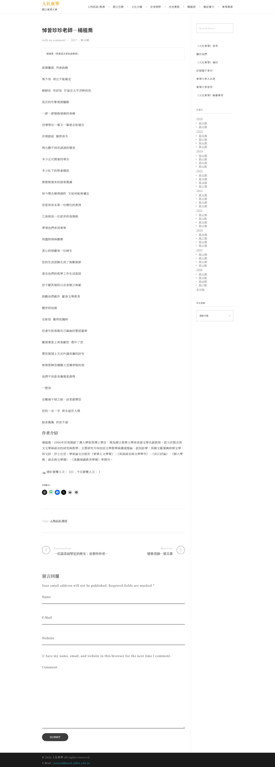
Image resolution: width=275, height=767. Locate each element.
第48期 (203, 135)
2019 (199, 250)
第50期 (203, 123)
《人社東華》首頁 (207, 46)
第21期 (203, 265)
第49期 (203, 127)
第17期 (203, 285)
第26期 (203, 242)
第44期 (203, 155)
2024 (199, 151)
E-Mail (47, 617)
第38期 (203, 182)
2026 (199, 119)
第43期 (203, 159)
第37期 (203, 186)
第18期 (203, 281)
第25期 (203, 245)
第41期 (203, 166)
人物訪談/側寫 (58, 521)
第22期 (203, 261)
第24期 (203, 254)
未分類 (200, 289)
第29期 (203, 225)
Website (48, 638)
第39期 (203, 179)
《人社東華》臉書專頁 (209, 95)
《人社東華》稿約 (207, 62)
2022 (199, 190)
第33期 (203, 206)
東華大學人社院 (205, 79)
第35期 (203, 198)
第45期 (203, 146)
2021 (199, 210)
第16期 (85, 40)
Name (46, 597)
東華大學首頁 (204, 87)
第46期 (203, 143)
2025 (199, 131)
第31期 (203, 218)
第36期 (203, 195)
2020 (199, 230)
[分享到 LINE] (50, 492)
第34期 (203, 202)
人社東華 (50, 3)
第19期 (203, 277)
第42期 (203, 162)
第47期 (203, 139)
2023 (199, 171)
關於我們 (201, 54)
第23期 (203, 258)
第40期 (203, 175)
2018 (199, 270)
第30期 (203, 222)
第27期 (203, 238)
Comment (49, 667)
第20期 (203, 274)
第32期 (203, 215)
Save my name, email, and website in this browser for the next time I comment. (108, 656)
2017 (74, 40)
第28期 (203, 234)
